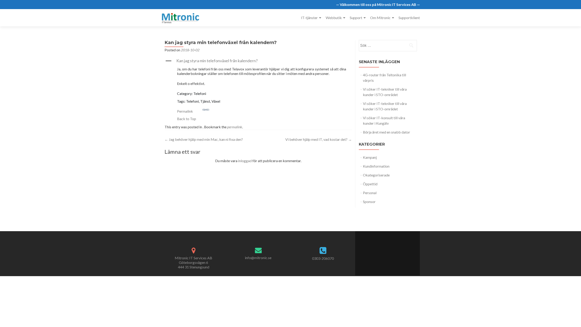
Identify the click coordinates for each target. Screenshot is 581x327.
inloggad (245, 161)
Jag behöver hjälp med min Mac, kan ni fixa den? (204, 139)
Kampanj (370, 157)
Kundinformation (376, 166)
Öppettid (370, 184)
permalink (234, 127)
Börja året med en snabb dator (386, 132)
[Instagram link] (395, 250)
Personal (370, 193)
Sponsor (369, 201)
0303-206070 (323, 258)
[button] (258, 60)
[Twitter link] (385, 250)
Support (356, 17)
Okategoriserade (376, 175)
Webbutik (334, 17)
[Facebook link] (380, 250)
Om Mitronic (380, 17)
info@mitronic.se (258, 257)
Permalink (185, 111)
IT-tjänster (309, 17)
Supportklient (409, 17)
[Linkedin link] (390, 250)
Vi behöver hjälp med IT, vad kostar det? (318, 139)
